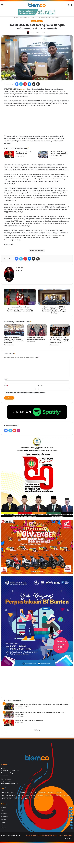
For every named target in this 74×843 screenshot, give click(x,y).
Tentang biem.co (68, 835)
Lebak (40, 795)
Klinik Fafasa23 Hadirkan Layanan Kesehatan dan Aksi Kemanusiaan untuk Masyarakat (40, 713)
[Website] (17, 271)
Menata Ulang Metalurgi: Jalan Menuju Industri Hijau (36, 338)
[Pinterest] (25, 84)
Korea (20, 795)
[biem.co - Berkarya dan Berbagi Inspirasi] (37, 5)
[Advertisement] (37, 121)
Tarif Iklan (60, 835)
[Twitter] (21, 84)
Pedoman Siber (48, 835)
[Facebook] (16, 84)
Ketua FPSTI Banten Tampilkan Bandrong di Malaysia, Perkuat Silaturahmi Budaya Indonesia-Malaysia (42, 705)
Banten (5, 792)
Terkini (21, 17)
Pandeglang (6, 798)
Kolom (4, 822)
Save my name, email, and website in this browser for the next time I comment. (25, 392)
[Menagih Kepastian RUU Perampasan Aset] (9, 154)
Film (50, 792)
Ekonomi (42, 792)
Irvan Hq (32, 32)
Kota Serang (30, 795)
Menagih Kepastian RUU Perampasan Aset (23, 153)
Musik (48, 795)
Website (40, 386)
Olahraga (57, 795)
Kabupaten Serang (8, 795)
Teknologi (5, 816)
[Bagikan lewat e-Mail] (33, 84)
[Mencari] (72, 6)
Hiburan (4, 810)
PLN (27, 798)
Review (4, 819)
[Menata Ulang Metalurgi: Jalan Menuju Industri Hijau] (37, 330)
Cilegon (23, 792)
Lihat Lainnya (37, 730)
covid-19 (32, 792)
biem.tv (28, 835)
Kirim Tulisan (40, 835)
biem (14, 792)
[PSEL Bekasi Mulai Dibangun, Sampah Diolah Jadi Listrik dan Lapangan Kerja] (43, 154)
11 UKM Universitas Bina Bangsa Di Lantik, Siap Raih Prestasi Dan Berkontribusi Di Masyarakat (13, 340)
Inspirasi (4, 813)
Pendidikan (18, 798)
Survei (4, 828)
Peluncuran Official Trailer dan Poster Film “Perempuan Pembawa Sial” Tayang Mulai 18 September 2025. (59, 340)
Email (6, 386)
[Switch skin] (68, 6)
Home (17, 17)
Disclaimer (33, 835)
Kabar (33, 21)
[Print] (38, 84)
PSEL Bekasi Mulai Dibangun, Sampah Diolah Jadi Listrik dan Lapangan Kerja (59, 153)
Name (6, 379)
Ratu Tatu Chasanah (37, 250)
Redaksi (55, 835)
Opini (66, 795)
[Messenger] (29, 84)
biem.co (22, 89)
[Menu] (2, 6)
